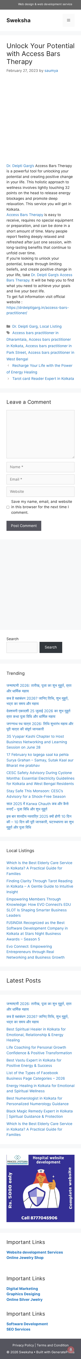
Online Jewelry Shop (25, 1257)
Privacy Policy (23, 1345)
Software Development (27, 1324)
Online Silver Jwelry (24, 1299)
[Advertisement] (40, 121)
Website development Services (34, 1252)
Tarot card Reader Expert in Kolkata (43, 378)
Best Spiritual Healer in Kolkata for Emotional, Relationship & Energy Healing (36, 1034)
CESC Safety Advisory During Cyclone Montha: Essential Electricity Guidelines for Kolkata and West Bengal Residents (40, 778)
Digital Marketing (22, 1288)
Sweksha (18, 20)
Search (12, 639)
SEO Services (18, 1329)
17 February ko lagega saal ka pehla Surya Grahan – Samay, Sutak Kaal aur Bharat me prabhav (39, 760)
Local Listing (51, 326)
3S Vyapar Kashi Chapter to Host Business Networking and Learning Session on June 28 (36, 741)
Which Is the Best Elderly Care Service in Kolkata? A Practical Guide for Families (39, 868)
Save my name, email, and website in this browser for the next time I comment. (41, 507)
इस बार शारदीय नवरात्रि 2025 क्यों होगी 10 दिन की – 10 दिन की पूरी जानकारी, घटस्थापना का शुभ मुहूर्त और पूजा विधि (40, 821)
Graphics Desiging (23, 1294)
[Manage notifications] (70, 1349)
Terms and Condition (53, 1345)
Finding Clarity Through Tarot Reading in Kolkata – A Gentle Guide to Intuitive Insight (39, 886)
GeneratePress (63, 1352)
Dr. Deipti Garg (25, 326)
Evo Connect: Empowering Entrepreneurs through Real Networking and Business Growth (35, 951)
